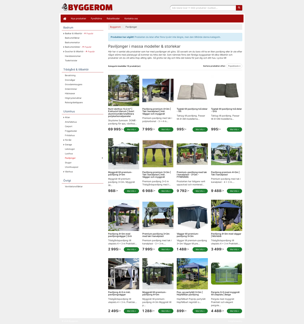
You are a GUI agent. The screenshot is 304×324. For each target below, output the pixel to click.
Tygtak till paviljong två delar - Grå (226, 110)
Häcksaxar (70, 93)
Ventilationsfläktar (74, 186)
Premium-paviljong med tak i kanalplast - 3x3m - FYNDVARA (192, 174)
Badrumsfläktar (72, 38)
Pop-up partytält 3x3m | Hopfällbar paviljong (190, 293)
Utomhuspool (71, 167)
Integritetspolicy (235, 321)
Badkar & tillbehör (79, 33)
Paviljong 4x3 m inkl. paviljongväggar (119, 293)
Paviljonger (70, 158)
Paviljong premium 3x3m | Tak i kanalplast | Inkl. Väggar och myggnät (156, 174)
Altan (67, 117)
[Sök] (239, 7)
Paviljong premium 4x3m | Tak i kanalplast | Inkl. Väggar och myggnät (156, 111)
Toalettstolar (71, 60)
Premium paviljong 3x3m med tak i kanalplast (156, 234)
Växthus (69, 171)
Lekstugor (70, 149)
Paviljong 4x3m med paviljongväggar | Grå (120, 234)
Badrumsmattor (72, 42)
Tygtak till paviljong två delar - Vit (192, 110)
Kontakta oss (131, 18)
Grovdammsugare (73, 84)
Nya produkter (78, 18)
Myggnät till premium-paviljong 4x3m (154, 293)
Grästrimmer (71, 89)
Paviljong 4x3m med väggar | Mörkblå (226, 234)
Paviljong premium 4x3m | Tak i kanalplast (225, 173)
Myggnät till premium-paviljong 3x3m (120, 173)
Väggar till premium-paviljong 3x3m (188, 234)
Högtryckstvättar (73, 98)
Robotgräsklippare (74, 102)
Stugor (68, 162)
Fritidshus (70, 135)
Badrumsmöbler (78, 47)
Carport (68, 126)
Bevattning (70, 75)
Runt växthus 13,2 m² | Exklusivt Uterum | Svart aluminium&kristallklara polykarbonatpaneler (121, 112)
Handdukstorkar (73, 56)
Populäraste (233, 66)
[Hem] (65, 18)
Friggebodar (71, 131)
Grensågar (70, 80)
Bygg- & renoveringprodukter (87, 7)
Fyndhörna (96, 18)
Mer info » (131, 129)
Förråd (68, 140)
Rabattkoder (113, 18)
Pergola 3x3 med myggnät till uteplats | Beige (225, 293)
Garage (68, 144)
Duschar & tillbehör (80, 51)
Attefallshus (71, 122)
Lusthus (69, 153)
